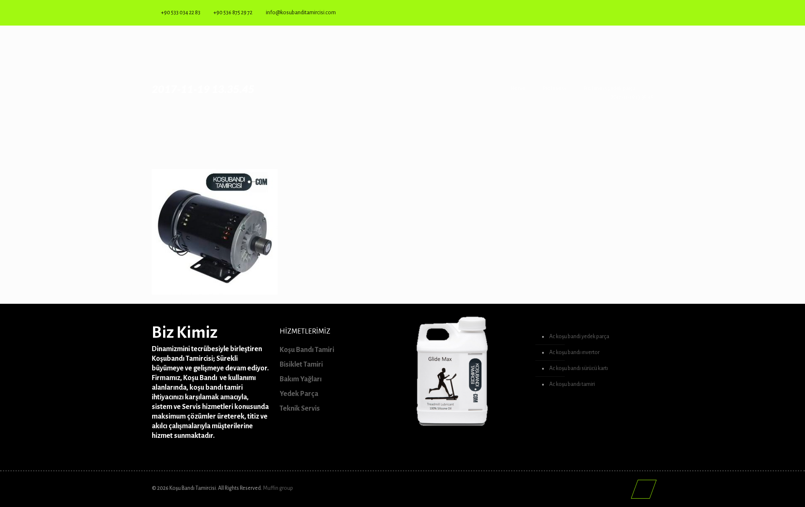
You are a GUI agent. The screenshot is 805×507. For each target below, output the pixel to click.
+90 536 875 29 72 (232, 13)
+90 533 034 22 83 (180, 13)
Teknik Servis (300, 408)
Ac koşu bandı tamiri (572, 384)
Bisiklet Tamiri (301, 364)
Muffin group (278, 488)
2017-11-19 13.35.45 (632, 97)
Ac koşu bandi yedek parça (579, 336)
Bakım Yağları (301, 379)
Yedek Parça (299, 394)
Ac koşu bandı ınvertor (574, 352)
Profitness (554, 88)
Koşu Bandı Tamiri (307, 350)
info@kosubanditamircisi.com (301, 13)
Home (518, 88)
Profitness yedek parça (610, 88)
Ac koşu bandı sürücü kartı (578, 368)
